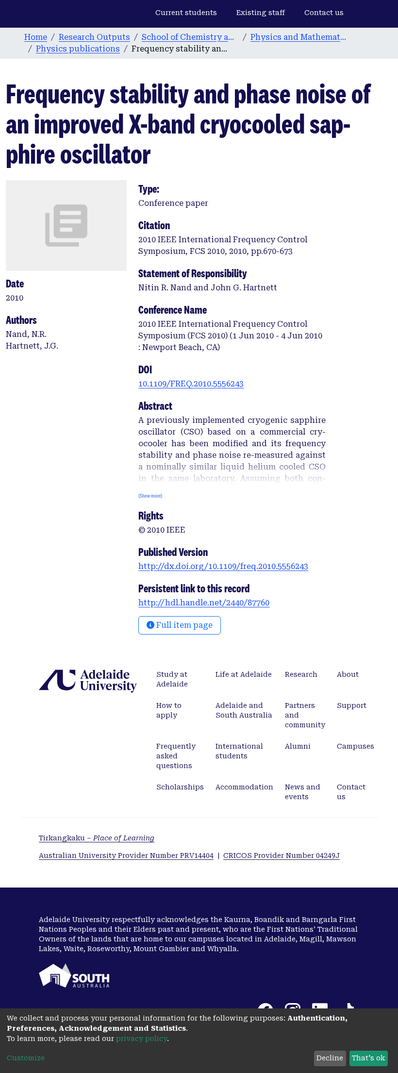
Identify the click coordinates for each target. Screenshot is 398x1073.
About (348, 674)
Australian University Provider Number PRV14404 (126, 855)
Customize (26, 1058)
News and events (302, 792)
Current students (186, 13)
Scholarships (180, 787)
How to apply (169, 710)
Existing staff (260, 13)
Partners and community (305, 715)
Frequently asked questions (176, 756)
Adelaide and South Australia (244, 710)
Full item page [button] (183, 625)
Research (301, 674)
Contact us (324, 13)
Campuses (355, 746)
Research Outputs (94, 37)
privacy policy (141, 1038)
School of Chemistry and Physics (190, 37)
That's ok (368, 1058)
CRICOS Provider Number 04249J (281, 855)
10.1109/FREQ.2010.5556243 (191, 383)
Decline (329, 1058)
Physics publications (78, 48)
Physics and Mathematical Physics (299, 37)
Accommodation (244, 787)
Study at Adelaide (172, 679)
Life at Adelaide (244, 674)
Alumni (298, 746)
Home (35, 37)
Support (351, 705)
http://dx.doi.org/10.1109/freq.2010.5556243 (223, 566)
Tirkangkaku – (96, 838)
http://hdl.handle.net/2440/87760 (203, 602)
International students (239, 751)
